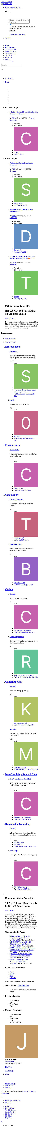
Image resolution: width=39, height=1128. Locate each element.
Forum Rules (12, 445)
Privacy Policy (10, 1084)
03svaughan (20, 438)
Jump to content (6, 2)
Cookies (8, 1087)
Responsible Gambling (17, 823)
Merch (12, 400)
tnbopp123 (20, 540)
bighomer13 (20, 846)
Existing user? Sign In (13, 7)
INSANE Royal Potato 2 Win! (20, 956)
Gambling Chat (13, 681)
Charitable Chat (16, 544)
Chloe (14, 118)
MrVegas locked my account (23, 675)
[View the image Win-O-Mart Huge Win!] (19, 959)
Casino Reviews (10, 51)
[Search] (2, 69)
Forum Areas (18, 488)
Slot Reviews (9, 53)
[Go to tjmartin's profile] (26, 295)
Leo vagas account (20, 723)
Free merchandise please (22, 817)
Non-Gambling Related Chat (21, 774)
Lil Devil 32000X (20, 768)
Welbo (14, 958)
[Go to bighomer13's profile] (19, 842)
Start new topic (10, 338)
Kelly (18, 725)
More (7, 59)
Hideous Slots (12, 346)
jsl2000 (14, 952)
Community (11, 494)
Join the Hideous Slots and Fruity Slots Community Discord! (24, 113)
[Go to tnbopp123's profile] (26, 536)
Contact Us (9, 1086)
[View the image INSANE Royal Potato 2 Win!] (21, 954)
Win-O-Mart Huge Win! (18, 961)
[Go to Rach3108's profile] (26, 673)
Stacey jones (18, 203)
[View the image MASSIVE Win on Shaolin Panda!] (22, 948)
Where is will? (19, 538)
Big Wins (8, 57)
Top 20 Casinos (10, 49)
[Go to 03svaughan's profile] (26, 434)
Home (7, 45)
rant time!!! (17, 844)
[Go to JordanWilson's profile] (21, 1057)
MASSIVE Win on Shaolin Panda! (21, 950)
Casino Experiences (17, 637)
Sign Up (8, 38)
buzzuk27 (19, 585)
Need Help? (14, 851)
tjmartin (16, 297)
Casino (9, 589)
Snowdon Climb (19, 583)
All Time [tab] (13, 978)
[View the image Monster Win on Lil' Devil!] (20, 936)
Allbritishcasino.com (21, 887)
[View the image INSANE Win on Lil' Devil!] (20, 942)
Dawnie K (17, 250)
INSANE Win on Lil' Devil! (19, 944)
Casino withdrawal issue (22, 630)
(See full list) (23, 985)
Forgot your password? (17, 34)
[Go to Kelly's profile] (26, 721)
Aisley (14, 169)
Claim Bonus (9, 318)
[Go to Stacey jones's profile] (26, 201)
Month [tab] (12, 974)
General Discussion (17, 499)
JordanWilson (10, 1061)
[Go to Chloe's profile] (26, 150)
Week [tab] (11, 972)
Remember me (15, 27)
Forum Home (9, 47)
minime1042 (20, 770)
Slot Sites (8, 55)
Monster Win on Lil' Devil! (19, 938)
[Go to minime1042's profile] (26, 766)
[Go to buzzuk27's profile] (26, 581)
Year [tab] (11, 976)
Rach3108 (19, 677)
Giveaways (13, 171)
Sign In (12, 31)
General (12, 594)
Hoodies (17, 436)
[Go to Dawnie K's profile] (26, 248)
